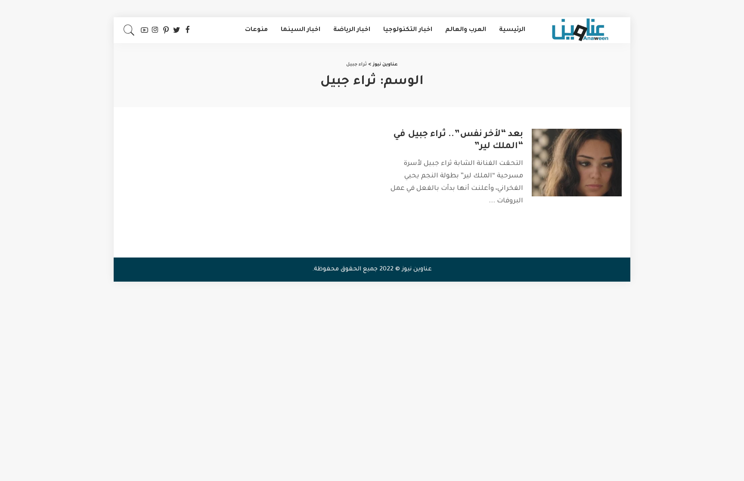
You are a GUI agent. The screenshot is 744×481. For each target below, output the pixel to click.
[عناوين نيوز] (580, 30)
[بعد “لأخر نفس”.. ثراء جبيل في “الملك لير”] (577, 162)
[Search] (129, 30)
